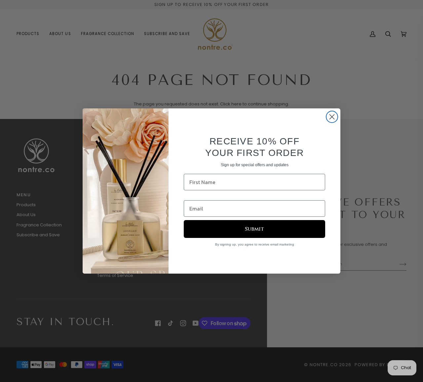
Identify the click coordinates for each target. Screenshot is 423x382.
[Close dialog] (332, 117)
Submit (254, 229)
